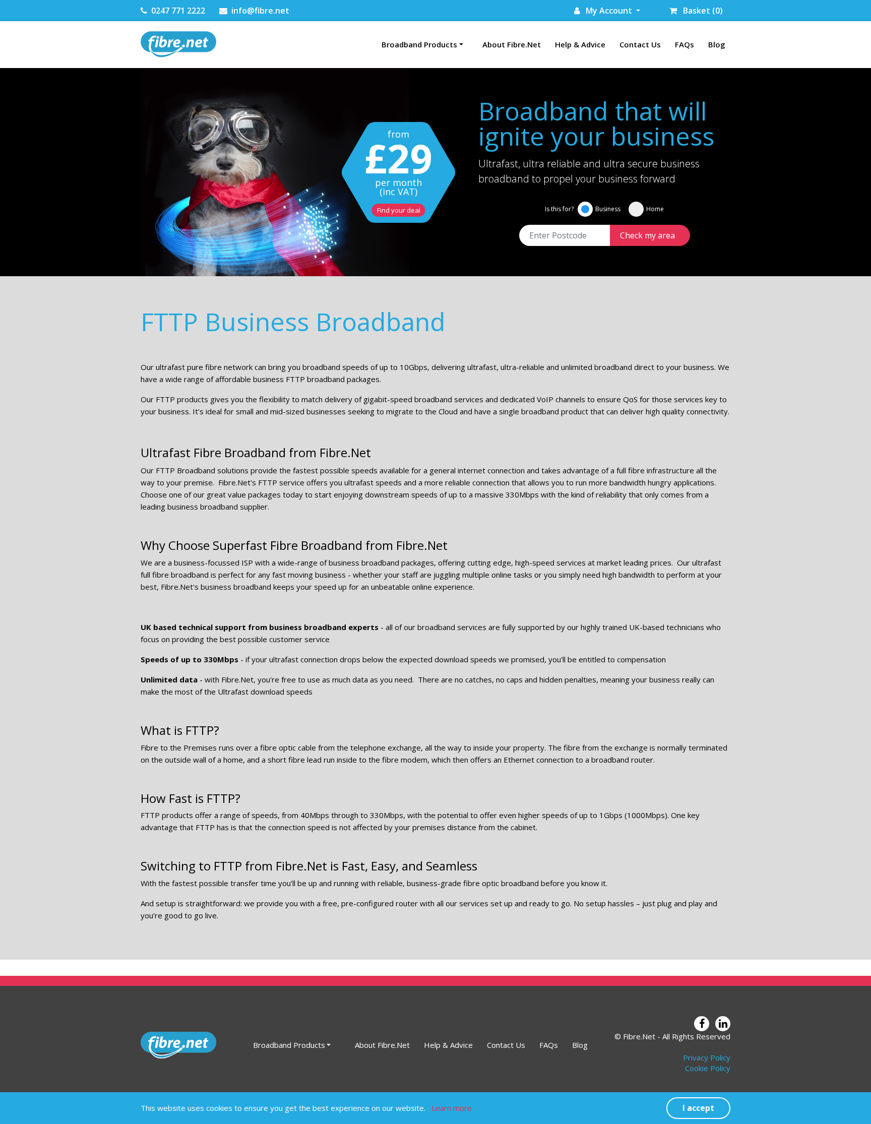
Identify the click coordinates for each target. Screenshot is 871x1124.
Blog (716, 44)
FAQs (684, 44)
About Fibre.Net (511, 44)
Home (655, 209)
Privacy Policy (706, 1057)
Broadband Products (419, 44)
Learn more (451, 1108)
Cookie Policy (707, 1068)
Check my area (647, 235)
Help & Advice (580, 44)
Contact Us (640, 44)
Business (607, 209)
